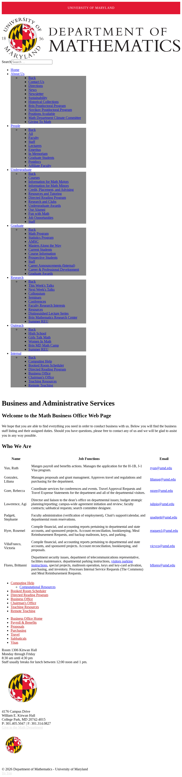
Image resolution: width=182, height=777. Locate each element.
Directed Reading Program (29, 595)
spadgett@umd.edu (163, 517)
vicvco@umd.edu (162, 546)
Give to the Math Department (22, 727)
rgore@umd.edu (161, 491)
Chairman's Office (23, 603)
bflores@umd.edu (162, 565)
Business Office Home (26, 618)
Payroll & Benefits (24, 622)
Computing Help (22, 583)
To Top (7, 773)
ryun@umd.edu (161, 468)
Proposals (17, 626)
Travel (15, 634)
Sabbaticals (18, 638)
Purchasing (18, 630)
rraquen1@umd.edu (164, 530)
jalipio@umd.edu (162, 504)
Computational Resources (37, 587)
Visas (14, 642)
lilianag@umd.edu (163, 479)
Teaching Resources (25, 607)
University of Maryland (91, 8)
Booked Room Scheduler (28, 591)
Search (6, 62)
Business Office (22, 599)
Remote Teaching (23, 611)
